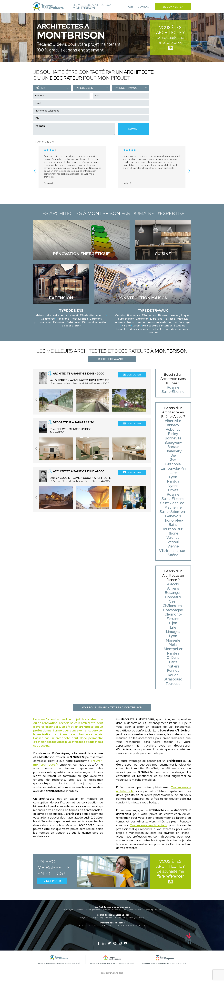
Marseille (79, 909)
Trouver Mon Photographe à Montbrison (155, 963)
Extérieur (59, 322)
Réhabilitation (160, 329)
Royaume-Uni (106, 917)
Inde (125, 917)
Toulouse (106, 909)
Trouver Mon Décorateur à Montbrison (102, 963)
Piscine (126, 325)
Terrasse (169, 318)
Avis (131, 6)
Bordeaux (116, 909)
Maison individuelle (47, 315)
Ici (170, 47)
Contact (144, 6)
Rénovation (149, 315)
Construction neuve (127, 315)
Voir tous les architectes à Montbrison (112, 707)
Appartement (69, 315)
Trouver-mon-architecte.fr (148, 825)
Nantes (138, 909)
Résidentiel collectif (93, 315)
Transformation (136, 322)
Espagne (94, 917)
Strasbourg (148, 909)
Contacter (134, 374)
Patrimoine (74, 322)
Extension (142, 318)
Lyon (71, 909)
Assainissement (140, 329)
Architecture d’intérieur (157, 325)
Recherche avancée (112, 359)
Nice (131, 909)
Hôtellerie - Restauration (72, 318)
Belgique (84, 917)
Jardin (136, 325)
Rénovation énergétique (173, 315)
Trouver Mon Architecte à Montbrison (50, 963)
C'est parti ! (52, 880)
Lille (124, 909)
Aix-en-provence (93, 909)
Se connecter (173, 6)
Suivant (133, 129)
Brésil (141, 917)
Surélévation (126, 318)
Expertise (156, 318)
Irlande (118, 917)
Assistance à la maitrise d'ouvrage (169, 322)
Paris (64, 909)
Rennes (158, 909)
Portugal (133, 917)
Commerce (48, 318)
